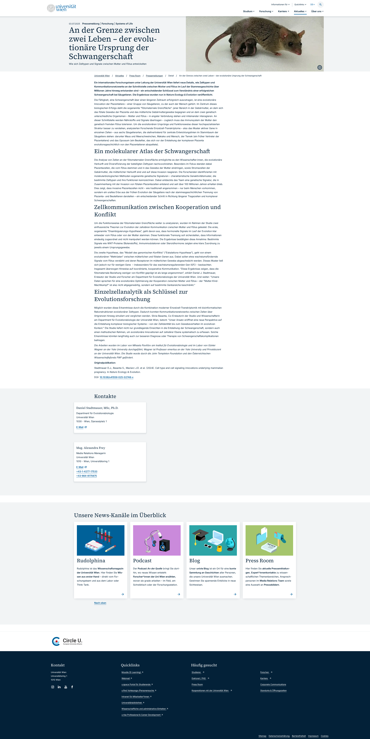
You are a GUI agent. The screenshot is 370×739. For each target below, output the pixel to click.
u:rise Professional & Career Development (141, 715)
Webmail (126, 678)
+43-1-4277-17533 (86, 471)
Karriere (264, 678)
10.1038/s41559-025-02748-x (116, 377)
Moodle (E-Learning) (131, 672)
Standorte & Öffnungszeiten (273, 690)
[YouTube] (66, 687)
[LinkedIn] (59, 687)
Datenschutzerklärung (279, 736)
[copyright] (319, 67)
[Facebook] (72, 687)
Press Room (197, 684)
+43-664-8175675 (86, 475)
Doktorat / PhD (199, 678)
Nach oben (100, 602)
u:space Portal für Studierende (136, 684)
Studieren (196, 672)
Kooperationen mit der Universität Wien (210, 690)
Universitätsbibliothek (132, 702)
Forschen (264, 672)
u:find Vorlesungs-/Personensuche (138, 690)
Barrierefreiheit (299, 736)
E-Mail (79, 427)
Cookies (324, 736)
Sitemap (262, 736)
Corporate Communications (273, 684)
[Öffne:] (255, 43)
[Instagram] (53, 687)
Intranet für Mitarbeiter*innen (136, 696)
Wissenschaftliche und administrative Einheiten (144, 708)
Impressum (313, 736)
